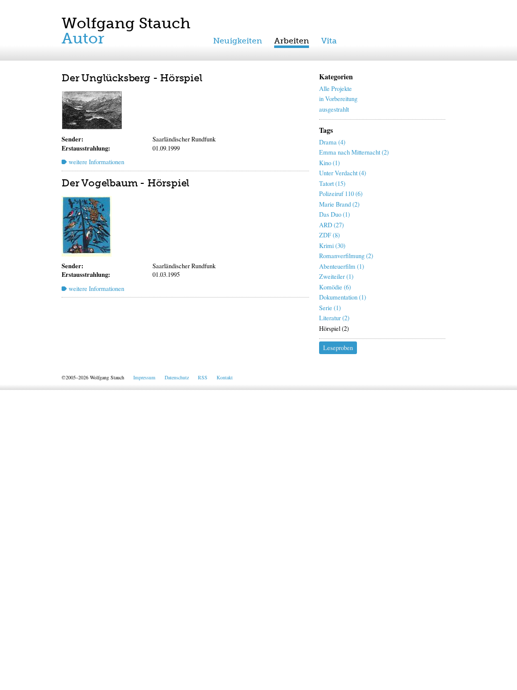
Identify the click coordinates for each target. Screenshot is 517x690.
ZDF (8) (329, 235)
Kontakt (225, 377)
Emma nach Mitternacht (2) (354, 152)
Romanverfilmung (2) (346, 256)
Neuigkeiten (237, 40)
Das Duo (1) (334, 214)
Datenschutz (177, 377)
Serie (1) (330, 308)
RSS (203, 377)
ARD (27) (331, 225)
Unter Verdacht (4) (342, 173)
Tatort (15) (332, 183)
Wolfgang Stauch (126, 23)
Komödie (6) (335, 287)
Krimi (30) (332, 245)
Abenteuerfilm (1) (341, 266)
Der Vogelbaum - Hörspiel (125, 183)
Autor (83, 38)
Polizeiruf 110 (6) (341, 193)
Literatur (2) (334, 318)
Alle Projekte (335, 88)
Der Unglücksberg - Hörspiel (132, 78)
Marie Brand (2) (339, 204)
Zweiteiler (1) (336, 276)
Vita (329, 40)
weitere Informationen (96, 162)
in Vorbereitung (338, 98)
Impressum (144, 377)
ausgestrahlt (334, 109)
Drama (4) (332, 142)
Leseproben (338, 347)
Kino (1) (329, 163)
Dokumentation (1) (342, 297)
